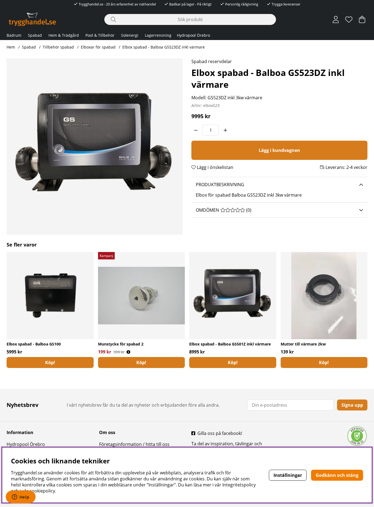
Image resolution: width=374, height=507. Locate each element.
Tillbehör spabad (58, 47)
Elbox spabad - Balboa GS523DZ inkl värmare (163, 47)
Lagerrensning (158, 35)
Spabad (35, 35)
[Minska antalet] (196, 130)
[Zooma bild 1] (95, 146)
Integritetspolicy (239, 485)
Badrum (14, 35)
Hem (11, 47)
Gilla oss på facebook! (219, 433)
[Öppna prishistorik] (128, 352)
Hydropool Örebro (193, 35)
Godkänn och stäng (337, 475)
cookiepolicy (42, 491)
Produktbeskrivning (220, 185)
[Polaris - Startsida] (32, 19)
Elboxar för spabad (98, 47)
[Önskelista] (349, 19)
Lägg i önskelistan (214, 167)
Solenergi (129, 35)
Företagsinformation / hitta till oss (134, 444)
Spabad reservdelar (211, 61)
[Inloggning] (335, 19)
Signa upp (352, 405)
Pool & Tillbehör (99, 35)
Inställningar (288, 475)
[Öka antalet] (225, 130)
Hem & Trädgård (63, 35)
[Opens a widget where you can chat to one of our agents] (20, 497)
